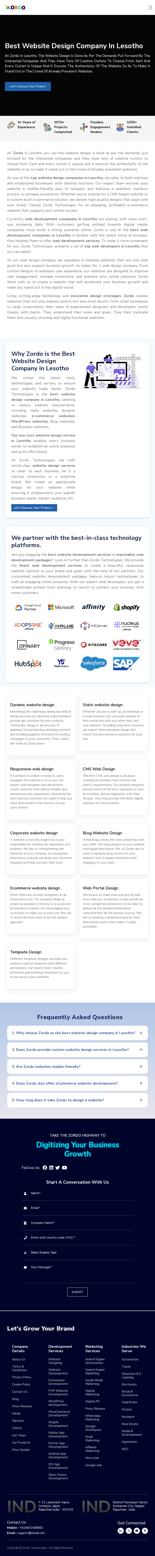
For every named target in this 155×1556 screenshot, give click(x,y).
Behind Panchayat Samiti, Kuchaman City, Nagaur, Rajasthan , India (130, 1506)
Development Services (60, 1348)
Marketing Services (94, 1348)
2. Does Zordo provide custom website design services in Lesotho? (70, 1049)
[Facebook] (145, 1531)
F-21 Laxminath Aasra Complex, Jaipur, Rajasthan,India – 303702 (56, 1506)
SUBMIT (77, 1292)
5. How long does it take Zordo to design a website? (58, 1100)
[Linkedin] (121, 1531)
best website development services (79, 554)
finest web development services (50, 565)
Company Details (20, 1348)
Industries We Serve (134, 1348)
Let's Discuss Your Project (28, 86)
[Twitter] (129, 1531)
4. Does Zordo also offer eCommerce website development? (65, 1083)
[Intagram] (137, 1531)
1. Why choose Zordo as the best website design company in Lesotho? (73, 1033)
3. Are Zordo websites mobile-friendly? (46, 1066)
